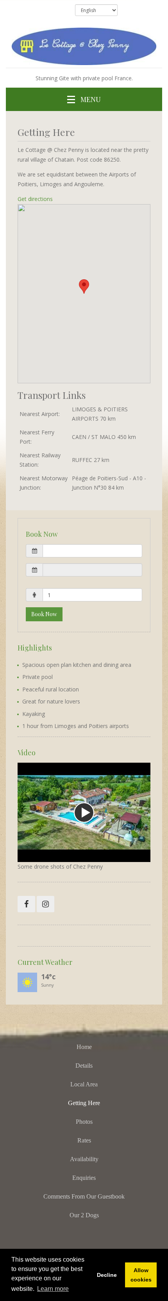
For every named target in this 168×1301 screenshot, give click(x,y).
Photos (84, 1121)
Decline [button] (107, 1275)
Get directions (35, 199)
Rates (84, 1140)
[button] (84, 550)
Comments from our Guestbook (84, 1196)
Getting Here (84, 1103)
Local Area (84, 1084)
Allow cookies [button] (141, 1275)
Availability (84, 1159)
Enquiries (84, 1177)
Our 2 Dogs (84, 1215)
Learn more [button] (53, 1288)
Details (84, 1065)
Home (84, 1047)
